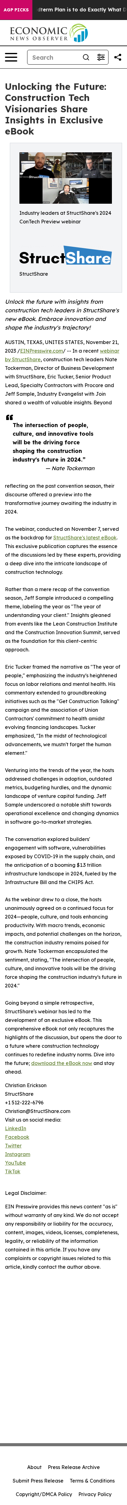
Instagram (17, 1154)
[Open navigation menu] (11, 57)
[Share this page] (117, 57)
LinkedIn (15, 1128)
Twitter (13, 1146)
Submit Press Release (38, 1481)
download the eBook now (61, 1063)
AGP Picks (16, 10)
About (34, 1467)
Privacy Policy (95, 1494)
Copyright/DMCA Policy (44, 1494)
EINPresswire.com (41, 351)
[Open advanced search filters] (100, 57)
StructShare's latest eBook (85, 537)
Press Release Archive (74, 1467)
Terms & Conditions (92, 1481)
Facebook (17, 1137)
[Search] (86, 57)
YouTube (15, 1163)
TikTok (12, 1171)
